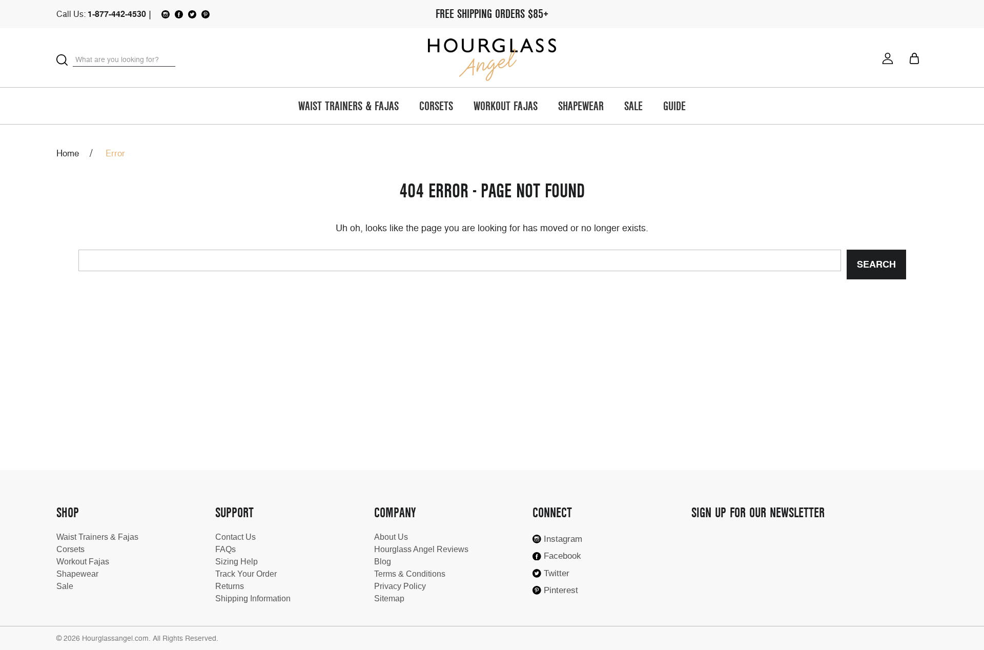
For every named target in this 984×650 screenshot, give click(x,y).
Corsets (436, 107)
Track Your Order (246, 574)
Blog (382, 561)
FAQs (225, 549)
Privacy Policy (400, 586)
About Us (391, 537)
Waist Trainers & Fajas (348, 107)
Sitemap (389, 598)
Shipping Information (253, 598)
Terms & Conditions (409, 574)
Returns (229, 586)
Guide (674, 107)
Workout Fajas (506, 107)
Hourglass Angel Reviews (421, 549)
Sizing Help (236, 561)
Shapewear (581, 107)
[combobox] (124, 60)
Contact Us (235, 537)
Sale (633, 107)
